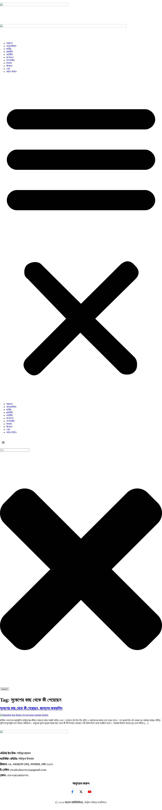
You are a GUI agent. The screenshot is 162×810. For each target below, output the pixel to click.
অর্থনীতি (9, 54)
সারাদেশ (9, 43)
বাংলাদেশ (9, 57)
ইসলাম (9, 63)
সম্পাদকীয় (10, 60)
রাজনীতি (9, 51)
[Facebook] (72, 791)
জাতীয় (8, 49)
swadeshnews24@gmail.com (28, 770)
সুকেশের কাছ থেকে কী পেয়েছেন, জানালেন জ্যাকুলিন (31, 708)
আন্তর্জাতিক (11, 46)
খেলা (8, 68)
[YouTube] (89, 791)
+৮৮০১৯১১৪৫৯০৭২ (17, 775)
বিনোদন (9, 66)
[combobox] (14, 450)
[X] (81, 791)
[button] (81, 238)
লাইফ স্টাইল (11, 71)
